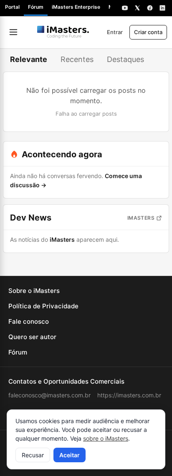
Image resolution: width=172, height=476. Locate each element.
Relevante (28, 59)
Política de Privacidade (43, 306)
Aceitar (69, 455)
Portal (12, 7)
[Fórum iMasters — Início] (63, 32)
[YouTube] (124, 7)
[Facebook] (149, 7)
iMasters (140, 218)
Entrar (115, 32)
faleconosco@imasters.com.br (49, 395)
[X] (137, 7)
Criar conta (148, 32)
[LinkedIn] (162, 7)
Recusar (33, 455)
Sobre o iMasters (34, 291)
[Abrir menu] (13, 32)
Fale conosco (28, 321)
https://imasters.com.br (129, 395)
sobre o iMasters (105, 438)
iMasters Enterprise (76, 7)
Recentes (77, 59)
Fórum (35, 7)
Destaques (125, 59)
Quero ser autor (32, 337)
